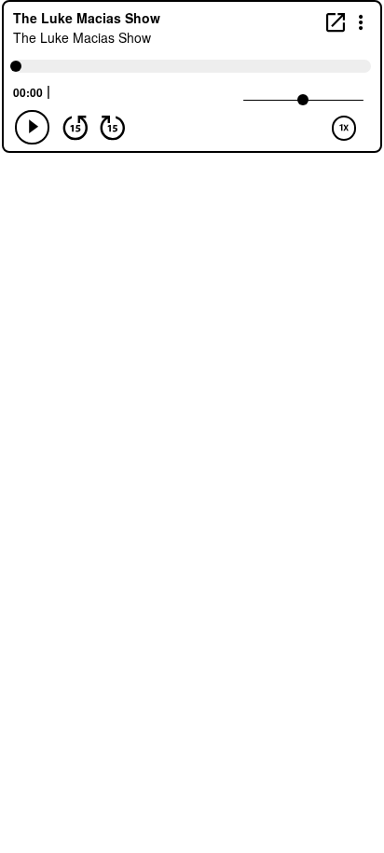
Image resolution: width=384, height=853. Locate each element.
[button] (361, 21)
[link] (335, 22)
